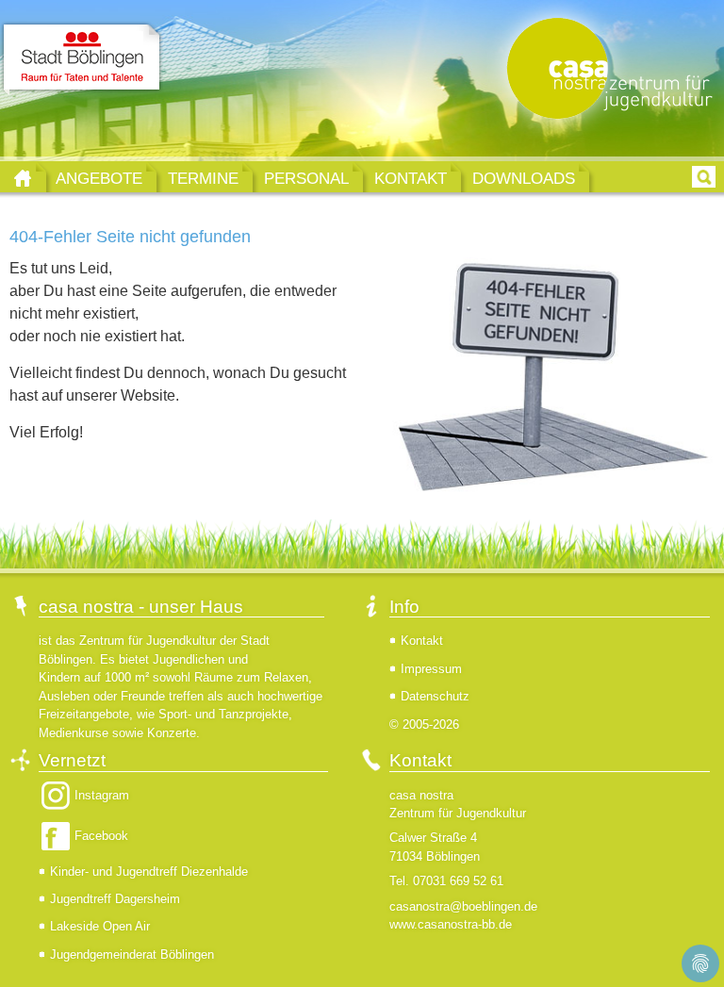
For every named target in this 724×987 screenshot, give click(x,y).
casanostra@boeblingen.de (463, 906)
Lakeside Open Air (100, 926)
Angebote (99, 178)
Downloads (523, 178)
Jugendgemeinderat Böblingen (132, 954)
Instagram (101, 795)
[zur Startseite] (605, 70)
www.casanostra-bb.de (450, 924)
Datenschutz (435, 696)
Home (22, 178)
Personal (306, 178)
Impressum (431, 669)
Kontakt (410, 178)
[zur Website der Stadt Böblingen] (81, 59)
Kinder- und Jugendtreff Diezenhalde (149, 871)
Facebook (101, 836)
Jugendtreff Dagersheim (115, 899)
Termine (203, 178)
